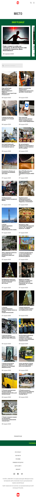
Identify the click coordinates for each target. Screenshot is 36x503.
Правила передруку (18, 462)
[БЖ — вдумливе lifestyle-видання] (18, 3)
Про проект (18, 452)
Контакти (18, 455)
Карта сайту (18, 466)
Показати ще (18, 436)
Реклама (18, 459)
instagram (31, 443)
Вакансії (18, 469)
